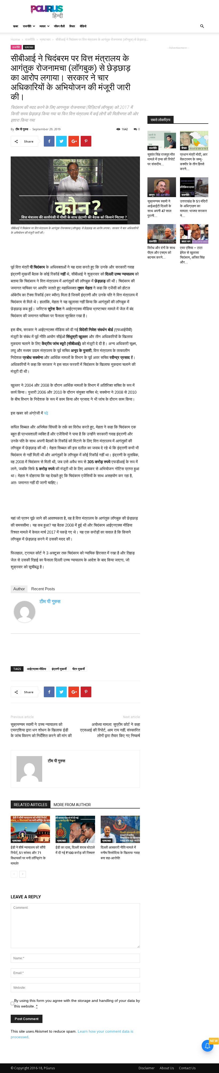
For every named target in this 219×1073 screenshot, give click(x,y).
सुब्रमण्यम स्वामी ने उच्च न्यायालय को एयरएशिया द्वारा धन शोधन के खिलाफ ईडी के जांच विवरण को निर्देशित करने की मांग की (41, 730)
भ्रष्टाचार (45, 39)
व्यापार (43, 26)
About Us (167, 1068)
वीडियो (83, 26)
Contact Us (187, 1068)
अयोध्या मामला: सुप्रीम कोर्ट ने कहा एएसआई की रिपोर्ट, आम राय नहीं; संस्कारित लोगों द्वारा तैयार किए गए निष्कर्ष (110, 730)
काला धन (186, 241)
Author (19, 589)
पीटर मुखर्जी (78, 669)
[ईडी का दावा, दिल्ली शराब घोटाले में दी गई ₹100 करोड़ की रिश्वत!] (75, 829)
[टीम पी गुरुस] (24, 611)
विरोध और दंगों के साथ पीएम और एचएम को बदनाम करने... (161, 252)
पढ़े (46, 413)
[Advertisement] (145, 12)
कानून (152, 195)
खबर (15, 26)
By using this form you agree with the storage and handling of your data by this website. (77, 1003)
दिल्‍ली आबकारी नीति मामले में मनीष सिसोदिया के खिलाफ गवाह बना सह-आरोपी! (120, 852)
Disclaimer (147, 1068)
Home (15, 39)
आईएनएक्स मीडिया (36, 669)
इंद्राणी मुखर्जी (59, 669)
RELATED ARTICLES (30, 805)
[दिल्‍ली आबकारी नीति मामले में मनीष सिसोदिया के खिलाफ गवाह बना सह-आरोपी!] (120, 829)
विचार (72, 26)
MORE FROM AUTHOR (72, 805)
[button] (201, 26)
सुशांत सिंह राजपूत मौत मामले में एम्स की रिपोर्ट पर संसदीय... (161, 159)
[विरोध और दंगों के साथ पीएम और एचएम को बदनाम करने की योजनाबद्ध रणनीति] (161, 234)
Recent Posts (43, 589)
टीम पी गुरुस (21, 129)
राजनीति (27, 26)
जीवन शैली (59, 26)
